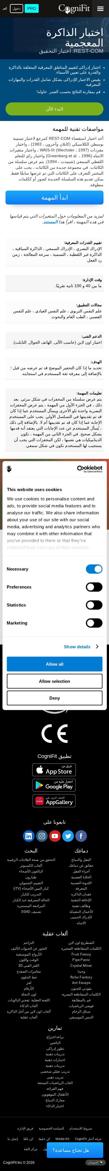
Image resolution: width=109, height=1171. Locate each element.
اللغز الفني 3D (29, 966)
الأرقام (29, 989)
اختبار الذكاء (55, 1106)
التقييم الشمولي (31, 883)
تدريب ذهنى (55, 1077)
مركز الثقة (30, 1149)
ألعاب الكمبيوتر (31, 866)
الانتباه (81, 923)
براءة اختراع (55, 1037)
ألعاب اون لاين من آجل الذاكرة (29, 1011)
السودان (93, 1162)
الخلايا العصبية (81, 877)
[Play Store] (54, 785)
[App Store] (54, 769)
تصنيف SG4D (31, 912)
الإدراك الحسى (81, 917)
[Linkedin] (28, 836)
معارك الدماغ (55, 1100)
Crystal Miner (81, 966)
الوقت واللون (28, 960)
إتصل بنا (13, 1139)
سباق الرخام (81, 1011)
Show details (77, 646)
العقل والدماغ (81, 860)
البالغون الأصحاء (31, 871)
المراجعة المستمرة (31, 906)
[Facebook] (81, 836)
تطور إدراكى (55, 1049)
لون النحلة (28, 994)
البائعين (55, 1043)
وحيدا (81, 971)
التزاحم (29, 943)
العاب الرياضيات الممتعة (55, 1083)
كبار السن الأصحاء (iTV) (31, 889)
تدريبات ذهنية (55, 1054)
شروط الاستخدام (80, 1128)
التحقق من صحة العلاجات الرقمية (31, 860)
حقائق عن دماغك (81, 866)
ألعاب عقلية (28, 1017)
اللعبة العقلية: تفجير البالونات (29, 1000)
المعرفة (81, 889)
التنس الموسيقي (81, 1017)
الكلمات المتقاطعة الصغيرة (81, 949)
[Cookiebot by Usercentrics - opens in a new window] (77, 469)
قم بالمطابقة (81, 1000)
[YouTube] (55, 836)
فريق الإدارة (25, 1128)
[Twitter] (68, 836)
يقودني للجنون (81, 989)
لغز (28, 983)
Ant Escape (81, 983)
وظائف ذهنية (81, 906)
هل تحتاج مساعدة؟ (71, 1150)
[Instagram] (41, 836)
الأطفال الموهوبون (55, 1094)
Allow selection (54, 680)
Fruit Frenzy (81, 954)
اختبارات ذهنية (55, 1060)
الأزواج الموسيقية (28, 954)
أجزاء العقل (81, 871)
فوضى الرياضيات (81, 1006)
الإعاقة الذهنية (81, 900)
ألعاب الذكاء (28, 1006)
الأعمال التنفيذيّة (81, 912)
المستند (50, 221)
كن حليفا (44, 1139)
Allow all (54, 664)
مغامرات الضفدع (29, 971)
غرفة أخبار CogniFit (88, 1139)
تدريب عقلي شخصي (55, 1072)
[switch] (94, 587)
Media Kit (62, 1139)
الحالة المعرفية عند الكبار (31, 900)
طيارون (31, 877)
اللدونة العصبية (81, 883)
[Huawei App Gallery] (54, 800)
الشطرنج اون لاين (81, 943)
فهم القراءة (55, 1089)
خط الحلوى (29, 977)
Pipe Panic (81, 960)
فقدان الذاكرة (81, 894)
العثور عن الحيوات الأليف (29, 949)
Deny (54, 698)
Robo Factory (81, 977)
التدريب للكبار (31, 894)
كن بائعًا (28, 1139)
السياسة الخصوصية (51, 1128)
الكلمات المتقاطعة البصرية (81, 994)
